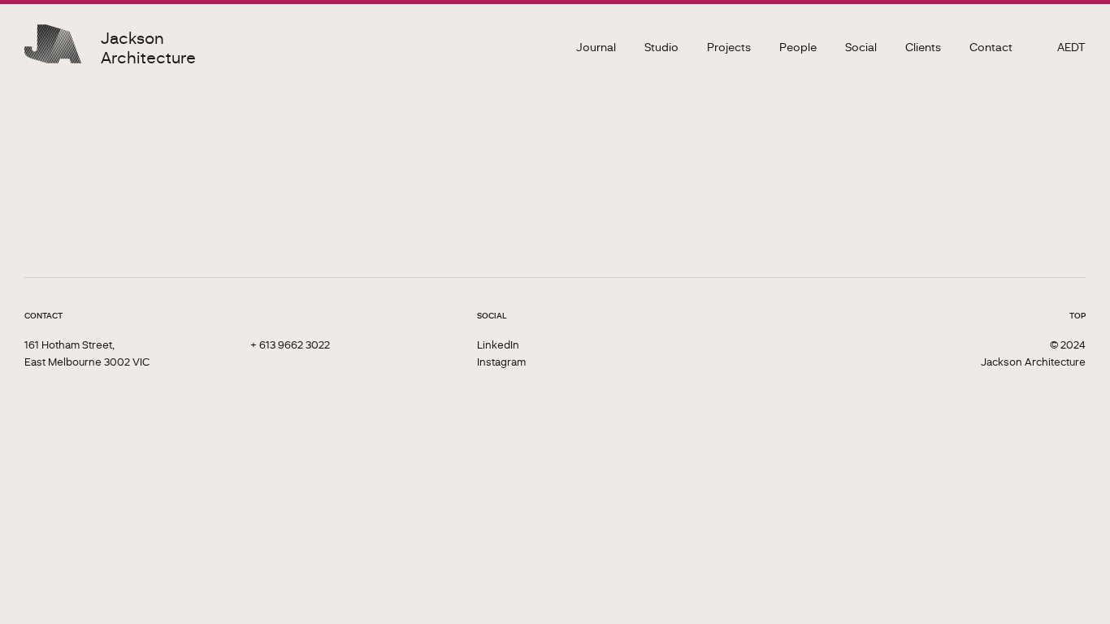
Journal (596, 46)
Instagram (501, 361)
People (798, 46)
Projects (729, 46)
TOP (1077, 315)
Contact (990, 46)
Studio (661, 46)
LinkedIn (498, 344)
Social (861, 46)
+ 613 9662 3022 (290, 344)
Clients (923, 46)
